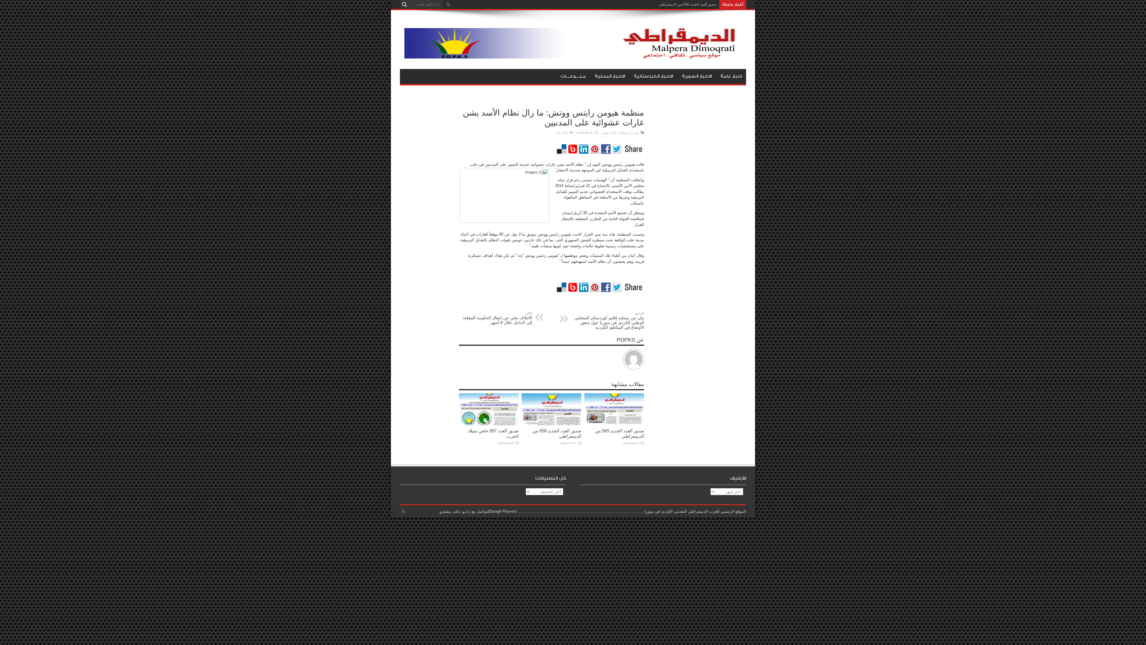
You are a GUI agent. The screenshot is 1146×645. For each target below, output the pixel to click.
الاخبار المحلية (610, 76)
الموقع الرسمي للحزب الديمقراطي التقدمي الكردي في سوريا (695, 511)
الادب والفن (609, 132)
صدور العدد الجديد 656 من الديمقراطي (687, 4)
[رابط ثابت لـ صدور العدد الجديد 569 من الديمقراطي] (614, 424)
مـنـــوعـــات (573, 76)
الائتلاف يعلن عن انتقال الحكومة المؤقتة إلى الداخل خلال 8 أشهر (497, 318)
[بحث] (404, 4)
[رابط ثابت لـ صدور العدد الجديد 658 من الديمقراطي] (551, 424)
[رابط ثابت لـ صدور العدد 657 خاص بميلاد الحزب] (489, 424)
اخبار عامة (731, 76)
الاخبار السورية (697, 76)
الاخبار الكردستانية (653, 76)
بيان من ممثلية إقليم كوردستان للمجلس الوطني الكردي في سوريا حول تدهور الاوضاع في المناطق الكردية (609, 320)
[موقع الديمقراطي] (575, 54)
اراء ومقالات (626, 132)
